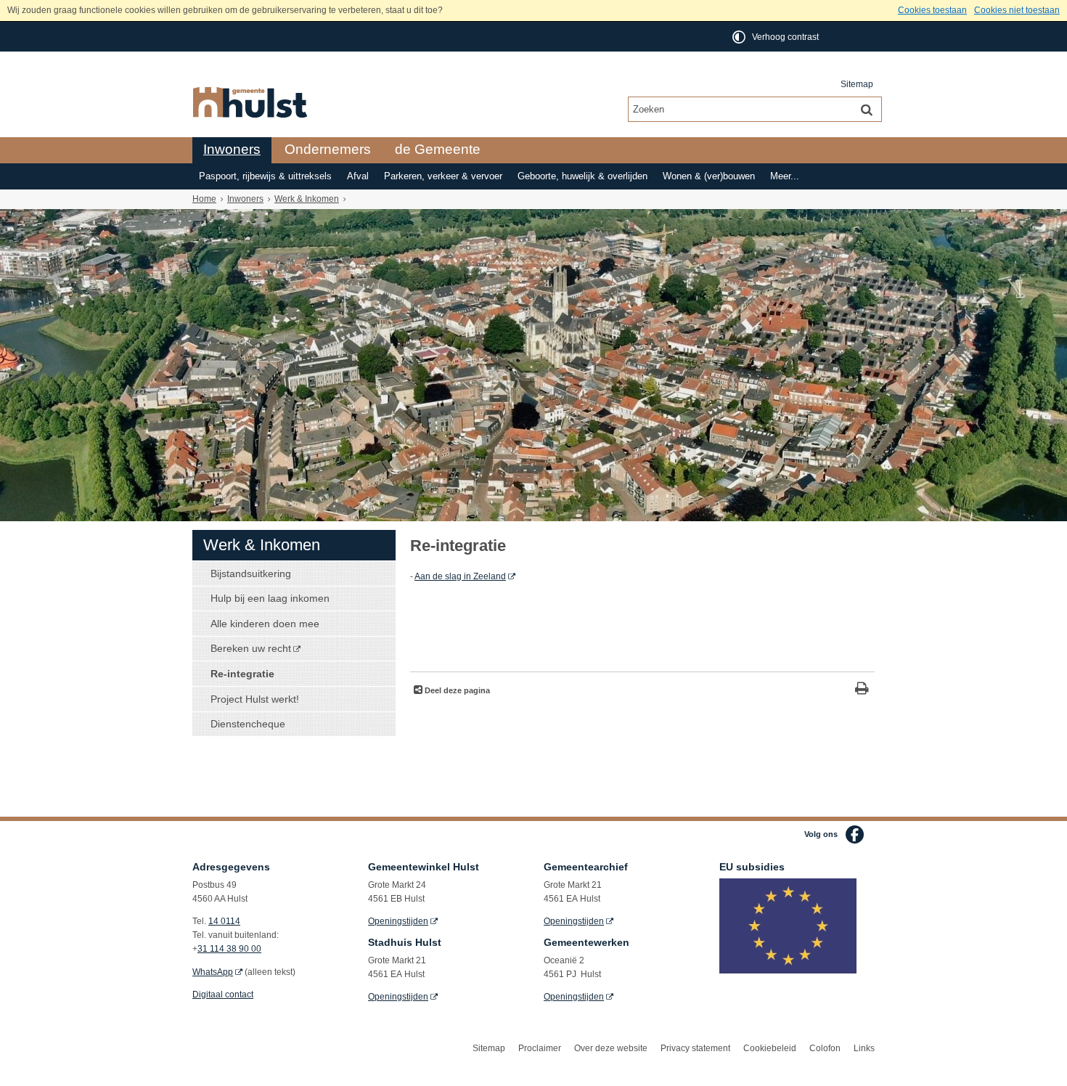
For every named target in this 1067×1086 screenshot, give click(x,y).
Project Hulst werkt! (254, 699)
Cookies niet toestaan (1017, 10)
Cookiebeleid (769, 1048)
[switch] (776, 36)
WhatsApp (212, 972)
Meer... (784, 176)
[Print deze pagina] (862, 690)
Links (864, 1048)
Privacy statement (695, 1048)
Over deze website (610, 1048)
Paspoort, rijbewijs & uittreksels (265, 176)
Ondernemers (328, 149)
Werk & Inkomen (306, 199)
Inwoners (232, 149)
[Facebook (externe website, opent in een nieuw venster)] (855, 834)
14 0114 (224, 921)
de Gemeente (438, 149)
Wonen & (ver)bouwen (709, 176)
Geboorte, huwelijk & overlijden (582, 176)
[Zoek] (867, 109)
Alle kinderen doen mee (264, 623)
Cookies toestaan (932, 10)
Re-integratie (242, 673)
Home (204, 199)
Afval (358, 176)
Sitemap (857, 84)
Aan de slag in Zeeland (460, 576)
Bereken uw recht (250, 648)
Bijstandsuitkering (250, 573)
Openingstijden (398, 921)
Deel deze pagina (456, 690)
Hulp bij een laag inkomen (270, 598)
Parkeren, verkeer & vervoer (443, 176)
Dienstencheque (247, 724)
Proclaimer (539, 1048)
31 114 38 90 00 (229, 949)
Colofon (825, 1048)
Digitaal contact (222, 994)
